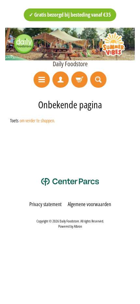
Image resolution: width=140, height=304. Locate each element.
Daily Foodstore (70, 64)
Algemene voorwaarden (89, 204)
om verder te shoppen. (37, 120)
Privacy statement (45, 204)
